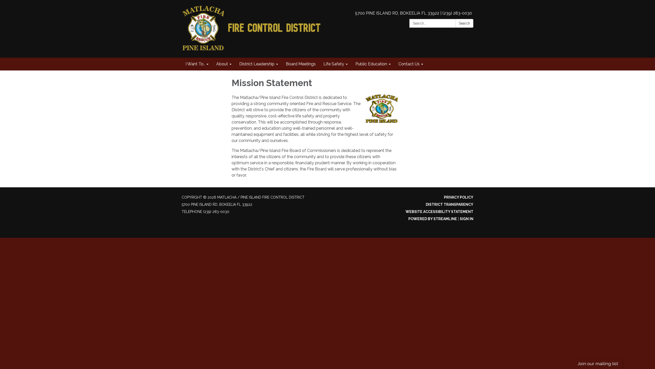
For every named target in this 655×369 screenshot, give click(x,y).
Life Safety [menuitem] (333, 63)
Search (464, 23)
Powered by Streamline (432, 219)
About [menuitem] (222, 63)
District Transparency (449, 204)
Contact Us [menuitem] (409, 63)
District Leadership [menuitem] (257, 63)
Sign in (466, 219)
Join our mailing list (597, 363)
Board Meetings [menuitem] (301, 63)
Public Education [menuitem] (371, 63)
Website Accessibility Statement (439, 212)
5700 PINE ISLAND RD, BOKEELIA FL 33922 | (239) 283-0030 (413, 13)
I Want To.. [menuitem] (195, 63)
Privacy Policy (458, 197)
